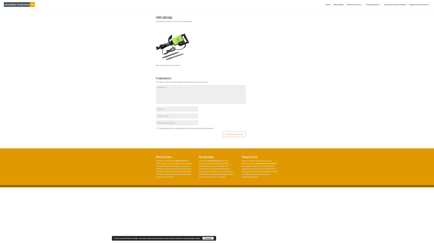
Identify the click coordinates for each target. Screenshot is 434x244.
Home (328, 5)
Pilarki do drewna (354, 5)
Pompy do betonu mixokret (395, 5)
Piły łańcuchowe (372, 5)
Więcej (198, 238)
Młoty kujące (339, 5)
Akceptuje (208, 238)
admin (170, 21)
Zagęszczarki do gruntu (418, 5)
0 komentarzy (187, 21)
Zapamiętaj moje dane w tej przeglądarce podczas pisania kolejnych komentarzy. (186, 128)
